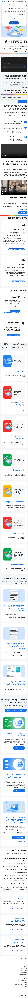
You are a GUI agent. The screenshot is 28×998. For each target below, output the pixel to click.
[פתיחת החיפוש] (11, 1)
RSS (26, 986)
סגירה (14, 18)
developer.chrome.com (19, 918)
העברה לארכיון (24, 972)
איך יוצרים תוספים (18, 921)
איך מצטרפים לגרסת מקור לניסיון (15, 710)
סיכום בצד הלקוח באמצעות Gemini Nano (15, 683)
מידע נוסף (19, 841)
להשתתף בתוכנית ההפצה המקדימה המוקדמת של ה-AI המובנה (14, 819)
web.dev (22, 895)
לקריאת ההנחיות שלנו (13, 335)
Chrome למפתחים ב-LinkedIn (21, 984)
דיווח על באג (24, 960)
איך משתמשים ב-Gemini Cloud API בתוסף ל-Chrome (14, 608)
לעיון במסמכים (15, 311)
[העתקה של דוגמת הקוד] (25, 97)
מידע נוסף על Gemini (18, 281)
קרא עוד (23, 212)
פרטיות (21, 991)
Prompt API (20, 371)
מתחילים (22, 101)
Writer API (20, 405)
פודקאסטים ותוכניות (23, 974)
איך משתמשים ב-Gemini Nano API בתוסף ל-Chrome (14, 646)
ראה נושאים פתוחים (23, 963)
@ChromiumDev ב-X (22, 980)
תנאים (25, 991)
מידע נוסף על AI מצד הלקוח (16, 249)
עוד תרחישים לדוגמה (18, 198)
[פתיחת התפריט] (25, 1)
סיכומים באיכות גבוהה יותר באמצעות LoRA (16, 776)
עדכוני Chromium (23, 968)
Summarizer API (18, 533)
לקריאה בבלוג (19, 748)
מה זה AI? (21, 898)
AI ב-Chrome (19, 942)
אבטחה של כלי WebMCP (11, 312)
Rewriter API (20, 438)
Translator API (19, 470)
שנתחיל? (14, 23)
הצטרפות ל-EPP (19, 837)
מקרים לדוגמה (24, 970)
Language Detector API (15, 502)
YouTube (25, 982)
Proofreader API (18, 565)
